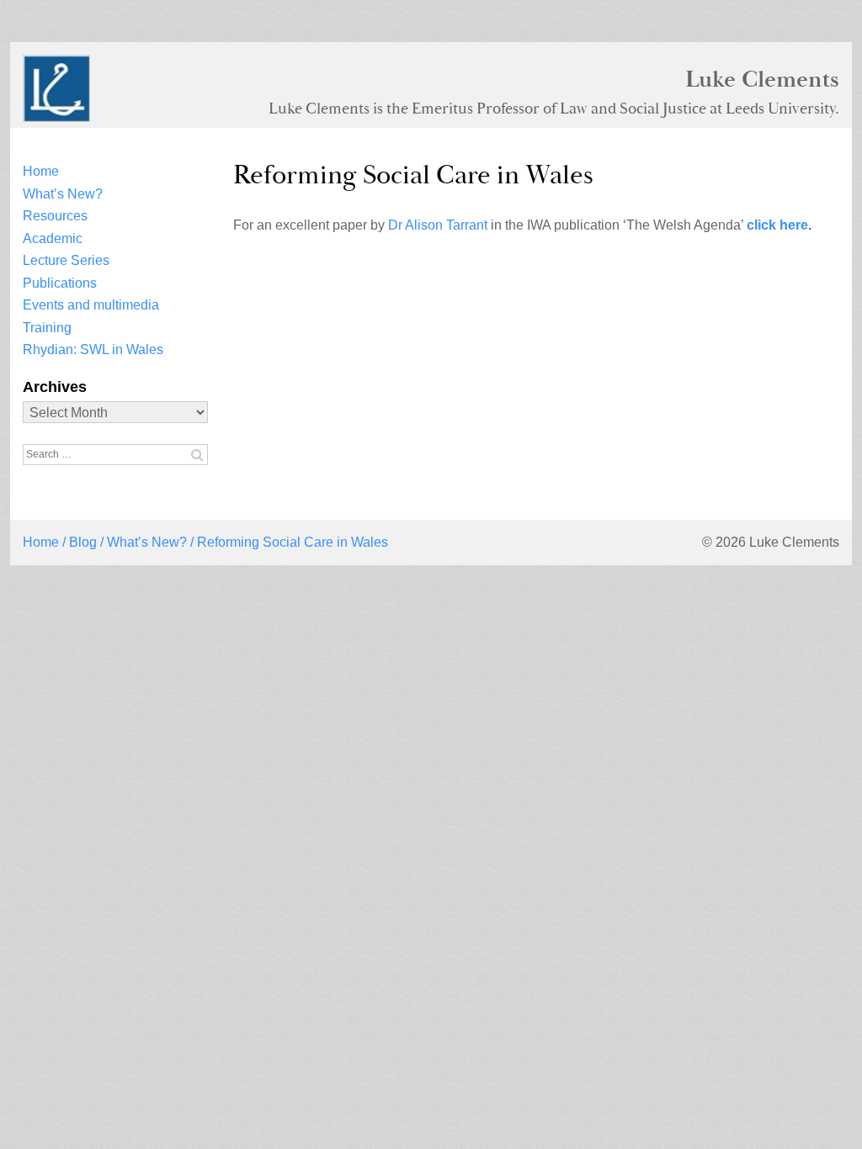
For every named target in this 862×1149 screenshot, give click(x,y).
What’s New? (63, 194)
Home (41, 171)
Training (47, 327)
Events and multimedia (91, 305)
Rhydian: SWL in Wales (93, 349)
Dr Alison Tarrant (437, 225)
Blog (83, 542)
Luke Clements (762, 79)
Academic (52, 238)
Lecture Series (66, 260)
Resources (55, 216)
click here (777, 225)
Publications (60, 283)
